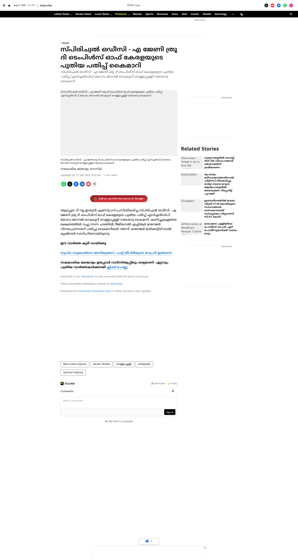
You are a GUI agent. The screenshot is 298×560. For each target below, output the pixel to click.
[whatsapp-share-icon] (63, 185)
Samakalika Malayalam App (94, 291)
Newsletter (87, 276)
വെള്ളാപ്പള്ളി (124, 364)
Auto (175, 14)
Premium (121, 14)
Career (195, 14)
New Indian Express (75, 364)
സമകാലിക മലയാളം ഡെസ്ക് (81, 169)
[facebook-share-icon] (76, 185)
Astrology (221, 14)
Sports (149, 14)
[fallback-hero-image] (192, 162)
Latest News (61, 14)
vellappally (144, 364)
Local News (102, 14)
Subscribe (46, 5)
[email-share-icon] (88, 185)
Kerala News (83, 14)
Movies (137, 14)
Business (162, 14)
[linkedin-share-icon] (82, 185)
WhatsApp (117, 284)
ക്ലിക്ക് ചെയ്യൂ (117, 267)
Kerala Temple (101, 364)
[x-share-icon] (69, 185)
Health (207, 14)
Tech (184, 14)
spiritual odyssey (73, 372)
